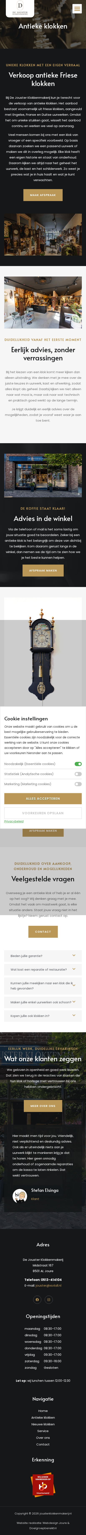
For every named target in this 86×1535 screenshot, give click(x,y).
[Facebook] (37, 1300)
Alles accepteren (43, 799)
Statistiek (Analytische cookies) (29, 774)
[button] (77, 8)
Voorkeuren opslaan (43, 813)
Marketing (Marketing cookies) (27, 784)
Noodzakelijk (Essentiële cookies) (30, 764)
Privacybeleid (14, 821)
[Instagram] (49, 1300)
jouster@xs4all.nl (48, 1285)
